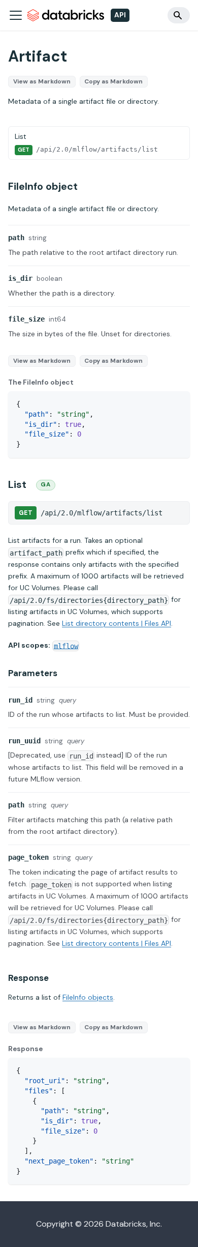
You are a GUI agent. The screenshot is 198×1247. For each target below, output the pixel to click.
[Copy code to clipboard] (177, 403)
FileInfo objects (87, 997)
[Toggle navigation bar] (15, 15)
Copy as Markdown (113, 81)
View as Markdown (42, 81)
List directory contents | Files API (116, 623)
